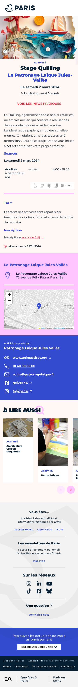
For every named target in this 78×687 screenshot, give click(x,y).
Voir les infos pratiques (39, 104)
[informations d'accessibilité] (52, 185)
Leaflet (42, 328)
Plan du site (67, 666)
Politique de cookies (44, 666)
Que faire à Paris (29, 679)
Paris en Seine (59, 679)
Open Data (21, 666)
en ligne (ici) (31, 237)
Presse (7, 666)
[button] (39, 306)
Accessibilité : (51, 660)
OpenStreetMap (59, 328)
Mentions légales (14, 660)
